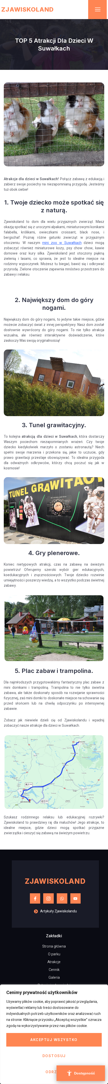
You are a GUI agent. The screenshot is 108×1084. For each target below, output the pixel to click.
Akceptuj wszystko (54, 1040)
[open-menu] (97, 9)
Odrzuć (54, 1072)
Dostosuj (54, 1056)
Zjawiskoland (27, 9)
